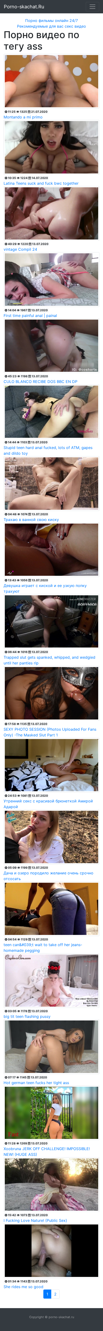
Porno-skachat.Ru (24, 7)
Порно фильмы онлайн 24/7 (51, 20)
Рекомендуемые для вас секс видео (51, 26)
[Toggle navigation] (92, 6)
